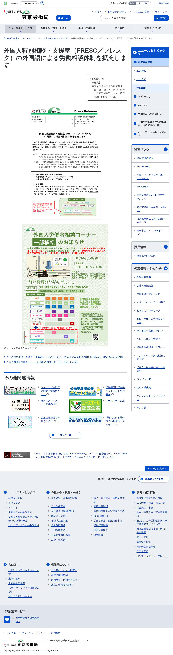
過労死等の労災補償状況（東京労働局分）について (152, 522)
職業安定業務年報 (146, 546)
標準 (132, 3)
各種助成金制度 (59, 520)
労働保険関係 (58, 525)
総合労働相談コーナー (20, 596)
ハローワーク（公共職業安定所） (23, 590)
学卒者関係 (142, 551)
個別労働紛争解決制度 (63, 511)
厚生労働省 (164, 3)
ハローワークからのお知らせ (152, 134)
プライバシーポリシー (33, 633)
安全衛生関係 (58, 506)
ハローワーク (144, 166)
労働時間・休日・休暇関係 (151, 502)
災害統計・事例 (145, 507)
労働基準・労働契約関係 (64, 498)
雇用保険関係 (58, 530)
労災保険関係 (101, 525)
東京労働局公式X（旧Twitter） (151, 209)
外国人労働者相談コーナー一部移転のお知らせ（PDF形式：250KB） (43, 362)
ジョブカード (144, 379)
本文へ (98, 11)
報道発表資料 (145, 62)
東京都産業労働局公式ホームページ (151, 220)
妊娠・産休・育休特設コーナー (151, 320)
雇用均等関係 (101, 506)
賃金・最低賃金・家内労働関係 (109, 500)
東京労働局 (14, 578)
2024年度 (141, 79)
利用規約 (56, 633)
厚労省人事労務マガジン (150, 330)
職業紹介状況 (144, 542)
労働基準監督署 (145, 158)
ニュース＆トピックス (151, 52)
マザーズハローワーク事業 (151, 302)
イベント (142, 105)
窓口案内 (13, 564)
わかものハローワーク (148, 310)
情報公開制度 (101, 530)
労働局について (60, 564)
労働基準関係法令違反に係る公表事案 (152, 531)
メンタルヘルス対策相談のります (151, 357)
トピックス (144, 96)
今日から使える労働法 (148, 339)
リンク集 (141, 407)
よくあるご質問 (141, 11)
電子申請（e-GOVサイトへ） (150, 232)
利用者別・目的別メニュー (65, 579)
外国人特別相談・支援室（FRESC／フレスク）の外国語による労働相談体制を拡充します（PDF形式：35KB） (65, 356)
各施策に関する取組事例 (150, 498)
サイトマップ (162, 11)
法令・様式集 (144, 387)
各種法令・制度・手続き (66, 492)
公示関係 (98, 534)
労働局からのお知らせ (150, 114)
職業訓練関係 (101, 515)
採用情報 (140, 247)
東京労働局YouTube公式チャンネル (151, 197)
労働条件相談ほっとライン (151, 347)
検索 (163, 18)
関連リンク (141, 149)
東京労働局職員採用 (61, 584)
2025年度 (141, 70)
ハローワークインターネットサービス (151, 177)
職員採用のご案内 (146, 255)
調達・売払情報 (145, 285)
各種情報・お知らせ (148, 268)
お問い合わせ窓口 (117, 11)
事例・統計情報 (146, 492)
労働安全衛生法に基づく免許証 (151, 369)
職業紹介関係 (58, 515)
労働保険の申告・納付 (148, 294)
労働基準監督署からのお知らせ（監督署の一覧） (152, 123)
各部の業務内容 (59, 575)
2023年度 (141, 88)
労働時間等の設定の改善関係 (109, 511)
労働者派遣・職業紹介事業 (108, 520)
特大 (147, 3)
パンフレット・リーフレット (151, 397)
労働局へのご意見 (154, 479)
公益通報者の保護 (60, 534)
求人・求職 (142, 537)
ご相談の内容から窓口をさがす (23, 572)
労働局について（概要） (64, 570)
